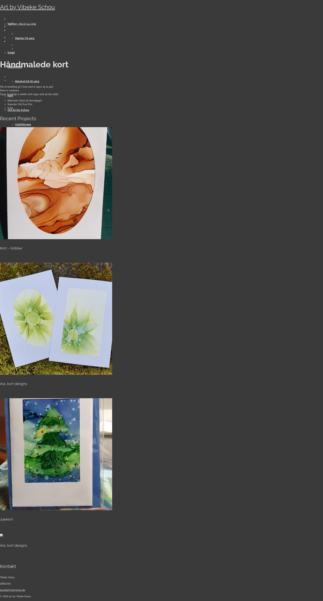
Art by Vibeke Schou (27, 7)
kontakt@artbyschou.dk (12, 590)
